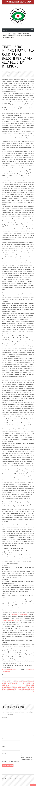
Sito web (4, 753)
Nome (3, 739)
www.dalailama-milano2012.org (19, 614)
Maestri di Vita (12, 33)
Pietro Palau (11, 75)
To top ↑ (33, 785)
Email (3, 746)
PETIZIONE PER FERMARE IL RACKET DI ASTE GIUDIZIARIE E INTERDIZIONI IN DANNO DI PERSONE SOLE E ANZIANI (26, 686)
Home (5, 33)
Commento (5, 717)
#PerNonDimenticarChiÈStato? (18, 2)
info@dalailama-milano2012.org (10, 620)
